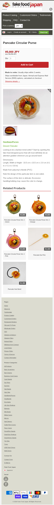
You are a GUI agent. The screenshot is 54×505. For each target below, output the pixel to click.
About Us (7, 309)
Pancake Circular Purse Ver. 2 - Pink (14, 255)
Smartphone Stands (10, 438)
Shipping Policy (8, 338)
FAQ (15, 20)
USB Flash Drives (9, 447)
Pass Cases (8, 428)
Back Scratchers (9, 369)
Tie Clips (7, 441)
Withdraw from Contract (11, 344)
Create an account (20, 32)
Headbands (7, 399)
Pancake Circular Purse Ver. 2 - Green (14, 221)
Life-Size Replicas (9, 405)
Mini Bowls (7, 412)
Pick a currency (9, 26)
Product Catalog (10, 15)
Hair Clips (7, 392)
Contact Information (10, 357)
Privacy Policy (8, 351)
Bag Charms (8, 373)
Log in (9, 32)
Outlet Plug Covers (10, 425)
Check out (43, 32)
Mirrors (6, 418)
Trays (6, 444)
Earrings (6, 386)
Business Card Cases (11, 376)
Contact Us (25, 20)
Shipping (7, 20)
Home (6, 305)
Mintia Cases (8, 415)
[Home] (27, 5)
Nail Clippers (8, 421)
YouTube (6, 479)
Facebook (6, 484)
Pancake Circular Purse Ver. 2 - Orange (39, 221)
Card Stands (8, 379)
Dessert (6, 146)
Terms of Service (9, 354)
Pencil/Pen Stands (9, 431)
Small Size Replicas (10, 434)
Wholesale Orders (9, 328)
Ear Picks (7, 382)
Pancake (13, 146)
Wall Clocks (7, 451)
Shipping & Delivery (10, 335)
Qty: (7, 58)
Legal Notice (8, 348)
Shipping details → (12, 81)
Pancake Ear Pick (39, 255)
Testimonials (45, 15)
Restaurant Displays (10, 322)
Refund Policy (8, 341)
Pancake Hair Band (14, 289)
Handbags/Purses (11, 142)
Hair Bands (7, 389)
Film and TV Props (10, 325)
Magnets (7, 408)
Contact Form (8, 459)
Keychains (7, 402)
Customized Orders (28, 15)
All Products (8, 366)
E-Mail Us (7, 463)
